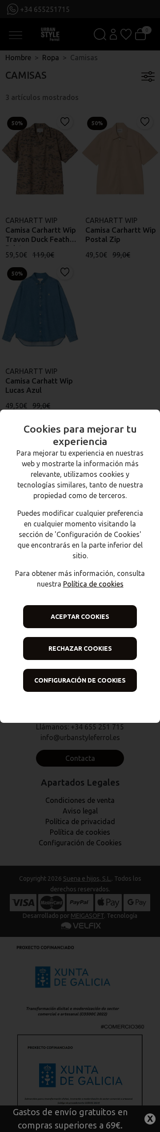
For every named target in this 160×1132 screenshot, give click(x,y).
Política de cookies (93, 584)
